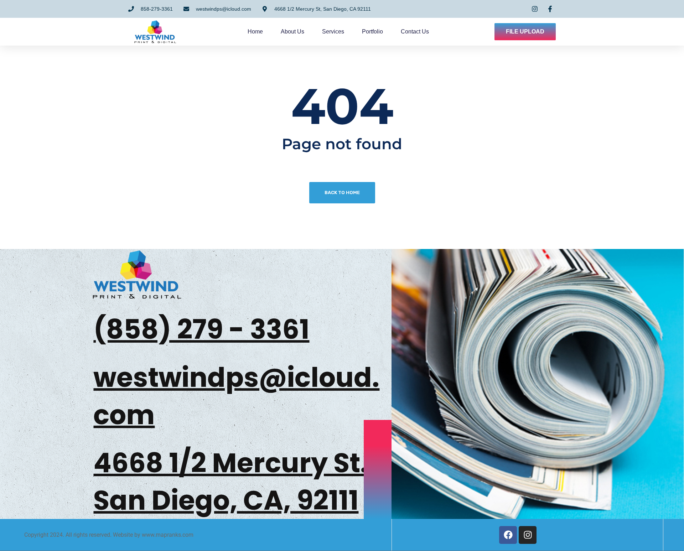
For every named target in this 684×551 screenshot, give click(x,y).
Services (333, 31)
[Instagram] (528, 535)
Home (255, 31)
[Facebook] (508, 535)
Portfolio (372, 31)
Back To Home (342, 192)
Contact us (415, 31)
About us (292, 31)
